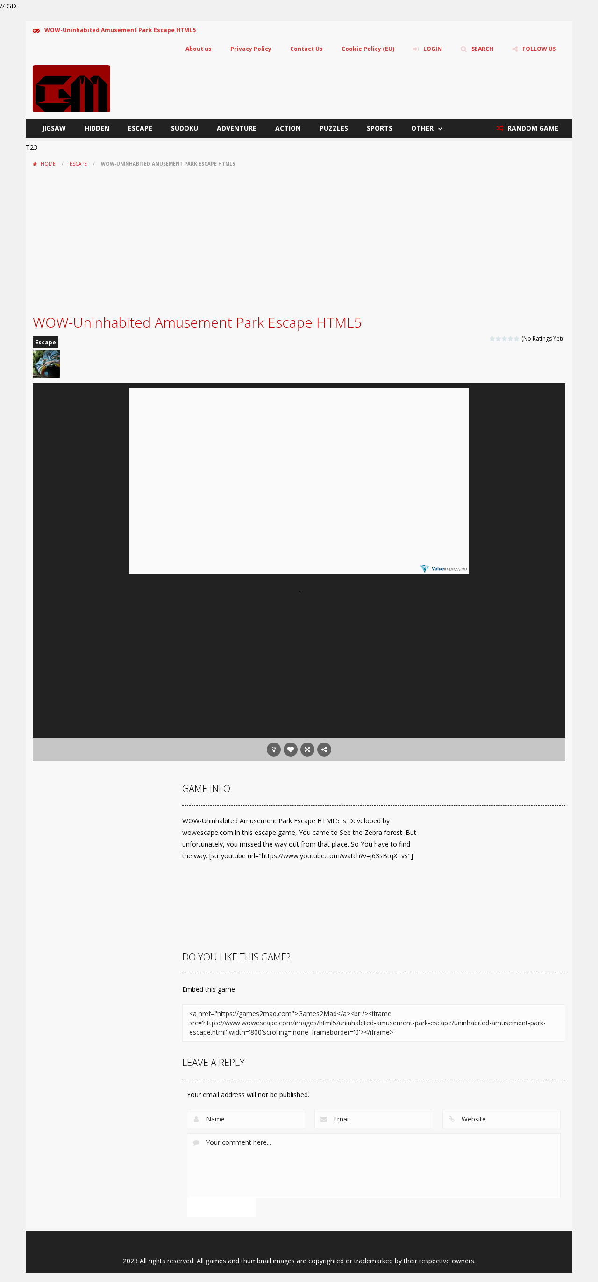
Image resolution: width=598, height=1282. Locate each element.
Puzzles (334, 128)
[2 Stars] (499, 338)
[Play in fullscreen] (307, 750)
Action (288, 128)
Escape (140, 128)
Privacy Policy (250, 49)
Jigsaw (54, 128)
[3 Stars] (505, 338)
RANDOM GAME (531, 128)
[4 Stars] (511, 338)
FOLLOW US (539, 49)
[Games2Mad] (71, 88)
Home (48, 164)
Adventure (236, 128)
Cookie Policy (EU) (368, 49)
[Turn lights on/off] (274, 750)
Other (422, 128)
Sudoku (184, 128)
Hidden (97, 128)
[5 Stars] (517, 338)
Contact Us (306, 49)
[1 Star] (493, 338)
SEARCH (482, 49)
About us (198, 49)
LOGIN (432, 49)
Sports (379, 128)
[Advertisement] (299, 240)
